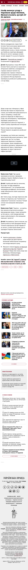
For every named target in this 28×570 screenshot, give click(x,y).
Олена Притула (19, 554)
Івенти (18, 496)
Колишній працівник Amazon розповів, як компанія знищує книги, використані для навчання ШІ (14, 444)
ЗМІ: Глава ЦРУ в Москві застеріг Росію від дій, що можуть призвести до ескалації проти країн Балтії (19, 326)
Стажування (19, 503)
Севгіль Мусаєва (19, 553)
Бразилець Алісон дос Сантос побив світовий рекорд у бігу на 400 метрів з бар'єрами (13, 400)
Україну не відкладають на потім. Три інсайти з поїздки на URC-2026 (13, 374)
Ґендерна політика (17, 499)
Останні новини (7, 395)
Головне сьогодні (7, 300)
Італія (15, 267)
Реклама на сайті (11, 496)
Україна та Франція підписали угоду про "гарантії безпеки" (15, 249)
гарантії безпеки (5, 267)
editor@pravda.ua (18, 555)
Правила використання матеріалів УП (13, 498)
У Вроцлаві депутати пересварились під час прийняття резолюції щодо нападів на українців (18, 356)
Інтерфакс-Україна (21, 529)
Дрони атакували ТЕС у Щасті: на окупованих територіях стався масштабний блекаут (12, 428)
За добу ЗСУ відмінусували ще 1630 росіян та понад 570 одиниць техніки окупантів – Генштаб (13, 414)
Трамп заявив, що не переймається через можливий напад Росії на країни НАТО (18, 335)
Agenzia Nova (15, 61)
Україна (20, 267)
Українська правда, (6, 19)
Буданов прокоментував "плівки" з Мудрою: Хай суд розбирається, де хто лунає (19, 316)
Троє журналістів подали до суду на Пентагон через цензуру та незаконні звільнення (13, 421)
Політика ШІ (8, 499)
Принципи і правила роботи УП (14, 501)
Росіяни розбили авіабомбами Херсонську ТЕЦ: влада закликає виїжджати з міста (18, 306)
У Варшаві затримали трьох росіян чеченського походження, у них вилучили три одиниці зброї (18, 345)
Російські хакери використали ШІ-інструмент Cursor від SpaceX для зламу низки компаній (13, 407)
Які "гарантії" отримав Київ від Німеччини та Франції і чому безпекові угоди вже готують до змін (13, 261)
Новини (3, 5)
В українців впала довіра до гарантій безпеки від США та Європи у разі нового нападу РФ (13, 385)
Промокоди (14, 505)
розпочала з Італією (14, 237)
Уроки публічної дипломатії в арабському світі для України (11, 379)
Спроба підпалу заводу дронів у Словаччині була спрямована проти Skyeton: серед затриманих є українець (13, 436)
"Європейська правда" (17, 19)
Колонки (21, 5)
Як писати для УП (10, 503)
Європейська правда (15, 59)
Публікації (9, 5)
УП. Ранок (15, 5)
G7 (11, 267)
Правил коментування (7, 294)
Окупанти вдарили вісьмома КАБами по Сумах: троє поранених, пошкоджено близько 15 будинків (13, 451)
